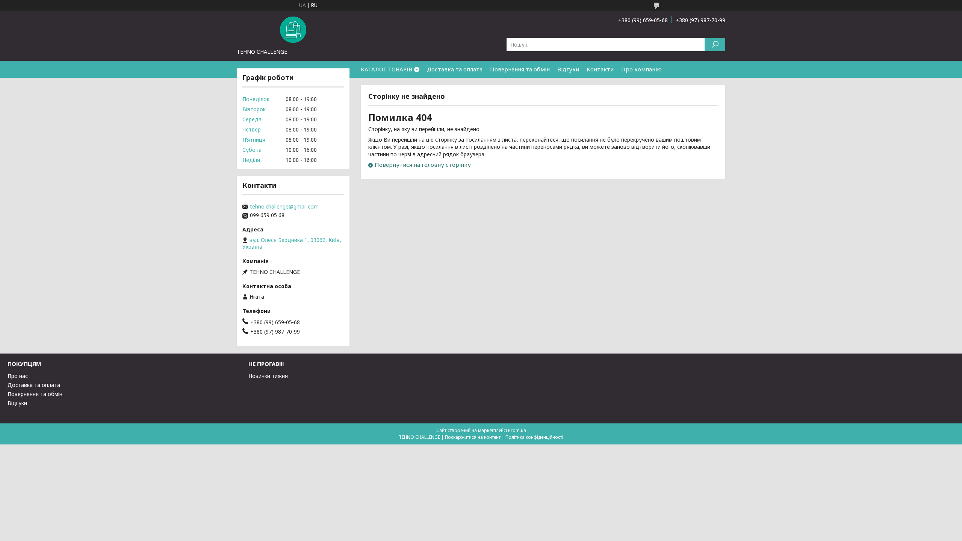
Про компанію (641, 69)
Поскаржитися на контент (473, 437)
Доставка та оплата (455, 69)
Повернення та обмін (520, 69)
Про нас (18, 375)
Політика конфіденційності (534, 437)
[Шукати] (715, 44)
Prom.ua (517, 430)
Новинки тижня (268, 375)
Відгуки (568, 69)
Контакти (600, 69)
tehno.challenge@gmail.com (284, 206)
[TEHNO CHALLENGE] (293, 29)
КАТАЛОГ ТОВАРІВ (386, 69)
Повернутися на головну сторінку (423, 164)
